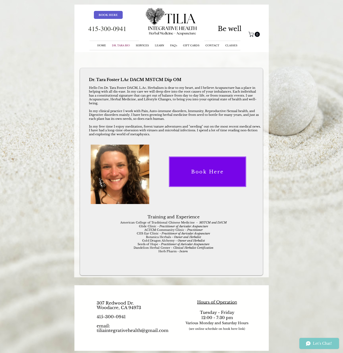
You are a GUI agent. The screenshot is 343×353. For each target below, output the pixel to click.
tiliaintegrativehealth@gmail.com (133, 330)
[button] (255, 34)
